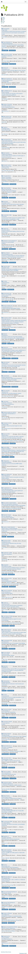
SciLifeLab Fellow (12, 50)
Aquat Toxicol (4, 609)
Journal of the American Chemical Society (11, 623)
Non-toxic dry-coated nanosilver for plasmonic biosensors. (7, 56)
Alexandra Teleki (5, 63)
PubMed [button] (15, 28)
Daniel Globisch (5, 50)
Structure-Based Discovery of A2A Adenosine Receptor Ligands (8, 654)
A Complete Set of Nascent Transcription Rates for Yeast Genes (6, 177)
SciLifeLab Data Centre (6, 952)
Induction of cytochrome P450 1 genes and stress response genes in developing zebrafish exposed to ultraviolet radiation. (12, 604)
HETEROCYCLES (5, 895)
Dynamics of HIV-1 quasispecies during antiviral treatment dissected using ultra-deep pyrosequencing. (11, 542)
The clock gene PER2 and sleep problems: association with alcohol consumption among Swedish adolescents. (13, 823)
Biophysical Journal (6, 259)
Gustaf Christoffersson (6, 358)
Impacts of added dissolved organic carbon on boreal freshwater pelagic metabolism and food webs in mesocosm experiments (12, 529)
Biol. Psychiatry (5, 99)
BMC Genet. (4, 161)
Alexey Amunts (5, 872)
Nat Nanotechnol (5, 702)
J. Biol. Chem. (5, 870)
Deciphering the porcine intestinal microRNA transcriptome (7, 938)
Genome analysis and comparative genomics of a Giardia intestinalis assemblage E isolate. (11, 307)
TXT (3, 23)
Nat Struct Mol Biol (6, 789)
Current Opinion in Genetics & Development (11, 751)
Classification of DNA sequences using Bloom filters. (7, 554)
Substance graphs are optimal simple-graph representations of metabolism (9, 414)
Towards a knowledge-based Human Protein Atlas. (6, 129)
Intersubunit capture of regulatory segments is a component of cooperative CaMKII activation (12, 784)
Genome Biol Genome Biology (8, 931)
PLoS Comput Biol (6, 739)
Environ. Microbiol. (6, 858)
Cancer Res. (4, 469)
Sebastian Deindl (13, 791)
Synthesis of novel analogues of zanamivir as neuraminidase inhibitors (9, 242)
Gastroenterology (5, 147)
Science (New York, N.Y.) (7, 597)
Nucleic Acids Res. (6, 496)
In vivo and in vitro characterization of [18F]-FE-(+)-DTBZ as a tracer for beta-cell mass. (11, 759)
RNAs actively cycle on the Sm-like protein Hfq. (6, 118)
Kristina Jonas (4, 860)
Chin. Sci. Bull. (5, 417)
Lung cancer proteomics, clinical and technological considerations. (8, 403)
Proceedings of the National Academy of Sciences (12, 440)
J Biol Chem (4, 208)
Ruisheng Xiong (5, 248)
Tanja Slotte (12, 456)
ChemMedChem (5, 195)
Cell (2, 802)
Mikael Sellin (4, 574)
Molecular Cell (5, 814)
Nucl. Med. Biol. (5, 764)
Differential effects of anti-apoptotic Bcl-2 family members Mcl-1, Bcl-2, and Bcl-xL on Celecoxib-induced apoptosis (13, 879)
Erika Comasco (4, 329)
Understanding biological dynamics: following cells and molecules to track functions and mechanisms (13, 683)
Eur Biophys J (5, 687)
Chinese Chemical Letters (7, 246)
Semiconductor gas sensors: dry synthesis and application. (6, 295)
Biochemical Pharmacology (7, 885)
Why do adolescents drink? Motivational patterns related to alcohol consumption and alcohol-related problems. (13, 476)
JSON (3, 18)
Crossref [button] (24, 28)
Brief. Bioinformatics (6, 428)
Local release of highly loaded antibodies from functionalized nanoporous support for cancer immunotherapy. (11, 618)
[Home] (1, 1)
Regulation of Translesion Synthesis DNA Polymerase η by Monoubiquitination (11, 838)
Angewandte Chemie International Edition (11, 583)
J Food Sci (4, 223)
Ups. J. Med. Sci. (5, 829)
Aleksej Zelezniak (5, 741)
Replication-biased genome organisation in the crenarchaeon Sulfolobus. (8, 516)
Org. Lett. (4, 84)
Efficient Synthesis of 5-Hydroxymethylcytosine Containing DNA (7, 80)
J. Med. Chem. (5, 659)
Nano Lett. (4, 286)
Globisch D (4, 46)
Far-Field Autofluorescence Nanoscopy (5, 283)
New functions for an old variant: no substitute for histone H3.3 (7, 747)
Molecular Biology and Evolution (8, 454)
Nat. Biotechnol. (5, 134)
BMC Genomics (5, 111)
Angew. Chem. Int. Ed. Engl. (8, 298)
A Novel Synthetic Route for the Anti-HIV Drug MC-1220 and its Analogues (9, 189)
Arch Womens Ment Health (7, 327)
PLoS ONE (4, 36)
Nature (3, 728)
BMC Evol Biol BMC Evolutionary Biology (10, 920)
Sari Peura (4, 536)
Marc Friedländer (5, 945)
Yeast (3, 777)
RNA (3, 675)
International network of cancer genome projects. (7, 723)
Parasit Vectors (5, 636)
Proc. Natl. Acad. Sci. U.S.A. (8, 170)
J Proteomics (4, 407)
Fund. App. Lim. (5, 534)
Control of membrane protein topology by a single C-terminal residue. (7, 592)
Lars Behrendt (4, 371)
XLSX (3, 21)
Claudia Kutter (4, 648)
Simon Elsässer (12, 443)
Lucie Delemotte (5, 262)
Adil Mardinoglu (5, 510)
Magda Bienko (4, 817)
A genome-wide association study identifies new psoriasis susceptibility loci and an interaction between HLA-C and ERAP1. (12, 268)
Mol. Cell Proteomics (6, 235)
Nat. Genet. (4, 276)
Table (3, 17)
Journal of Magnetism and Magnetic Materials (11, 508)
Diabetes (4, 355)
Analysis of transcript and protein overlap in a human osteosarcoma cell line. (8, 106)
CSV (3, 20)
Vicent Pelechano (13, 184)
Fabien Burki (4, 922)
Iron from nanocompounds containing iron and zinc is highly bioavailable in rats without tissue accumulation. (13, 696)
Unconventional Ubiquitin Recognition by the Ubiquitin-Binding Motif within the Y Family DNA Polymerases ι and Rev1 (13, 810)
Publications (22, 953)
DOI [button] (20, 28)
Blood (3, 384)
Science (3, 646)
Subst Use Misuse (5, 481)
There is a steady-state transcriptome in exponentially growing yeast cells (9, 773)
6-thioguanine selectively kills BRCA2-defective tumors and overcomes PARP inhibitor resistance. (12, 463)
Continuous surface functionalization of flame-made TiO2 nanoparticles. (9, 711)
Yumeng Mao (12, 625)
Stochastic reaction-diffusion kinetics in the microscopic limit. (6, 166)
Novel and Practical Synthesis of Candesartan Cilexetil (9, 892)
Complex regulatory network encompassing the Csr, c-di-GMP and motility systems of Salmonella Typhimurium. (13, 852)
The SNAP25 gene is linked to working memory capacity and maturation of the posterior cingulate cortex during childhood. (12, 93)
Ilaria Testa (4, 289)
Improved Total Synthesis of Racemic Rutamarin (8, 903)
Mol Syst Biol (4, 74)
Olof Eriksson (4, 767)
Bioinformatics (5, 559)
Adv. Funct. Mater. (6, 61)
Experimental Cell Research (8, 571)
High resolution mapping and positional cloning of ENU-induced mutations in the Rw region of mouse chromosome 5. (13, 155)
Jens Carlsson (4, 662)
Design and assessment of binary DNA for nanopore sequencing (9, 927)
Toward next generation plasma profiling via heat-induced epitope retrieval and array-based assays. (13, 230)
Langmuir (4, 714)
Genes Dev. (4, 122)
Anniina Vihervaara (5, 211)
